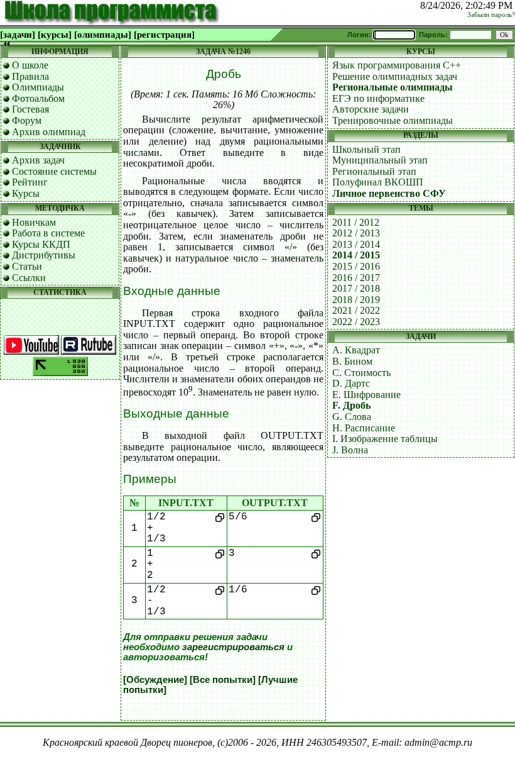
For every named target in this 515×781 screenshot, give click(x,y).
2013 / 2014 (356, 244)
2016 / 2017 (356, 277)
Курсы (26, 193)
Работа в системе (48, 233)
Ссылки (29, 277)
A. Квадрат (356, 350)
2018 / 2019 (356, 299)
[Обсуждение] (155, 680)
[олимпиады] (102, 35)
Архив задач (38, 160)
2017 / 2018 (356, 288)
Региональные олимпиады (392, 87)
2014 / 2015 (356, 255)
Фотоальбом (38, 98)
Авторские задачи (370, 109)
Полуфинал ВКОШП (377, 182)
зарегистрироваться (233, 647)
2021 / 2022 (356, 310)
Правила (30, 76)
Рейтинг (30, 182)
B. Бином (352, 361)
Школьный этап (366, 149)
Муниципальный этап (380, 160)
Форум (26, 120)
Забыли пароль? (491, 14)
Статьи (27, 266)
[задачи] (17, 35)
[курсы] (55, 35)
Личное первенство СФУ (389, 193)
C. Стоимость (361, 372)
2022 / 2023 (356, 321)
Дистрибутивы (43, 255)
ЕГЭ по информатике (378, 98)
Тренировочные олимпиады (392, 120)
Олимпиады (38, 87)
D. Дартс (351, 383)
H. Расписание (363, 428)
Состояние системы (54, 171)
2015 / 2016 (356, 266)
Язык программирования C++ (396, 65)
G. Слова (351, 416)
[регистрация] (164, 35)
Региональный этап (374, 171)
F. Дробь (351, 405)
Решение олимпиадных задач (394, 76)
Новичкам (34, 222)
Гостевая (30, 109)
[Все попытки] (223, 680)
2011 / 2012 (355, 222)
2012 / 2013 (356, 233)
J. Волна (350, 450)
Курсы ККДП (41, 244)
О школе (30, 65)
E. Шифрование (366, 394)
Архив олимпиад (48, 131)
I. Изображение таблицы (385, 438)
